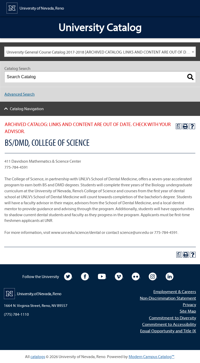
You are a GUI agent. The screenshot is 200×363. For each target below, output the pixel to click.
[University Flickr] (136, 276)
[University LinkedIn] (169, 276)
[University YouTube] (102, 276)
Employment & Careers (174, 291)
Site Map (188, 311)
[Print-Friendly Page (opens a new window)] (185, 126)
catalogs (37, 356)
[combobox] (100, 52)
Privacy (189, 304)
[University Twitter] (68, 276)
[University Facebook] (85, 276)
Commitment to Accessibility (169, 324)
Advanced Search (19, 94)
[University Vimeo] (119, 276)
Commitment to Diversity (172, 317)
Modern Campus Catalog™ (151, 356)
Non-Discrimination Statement (168, 298)
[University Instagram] (153, 276)
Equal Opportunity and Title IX (168, 330)
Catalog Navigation (27, 108)
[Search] (190, 77)
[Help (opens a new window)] (192, 126)
